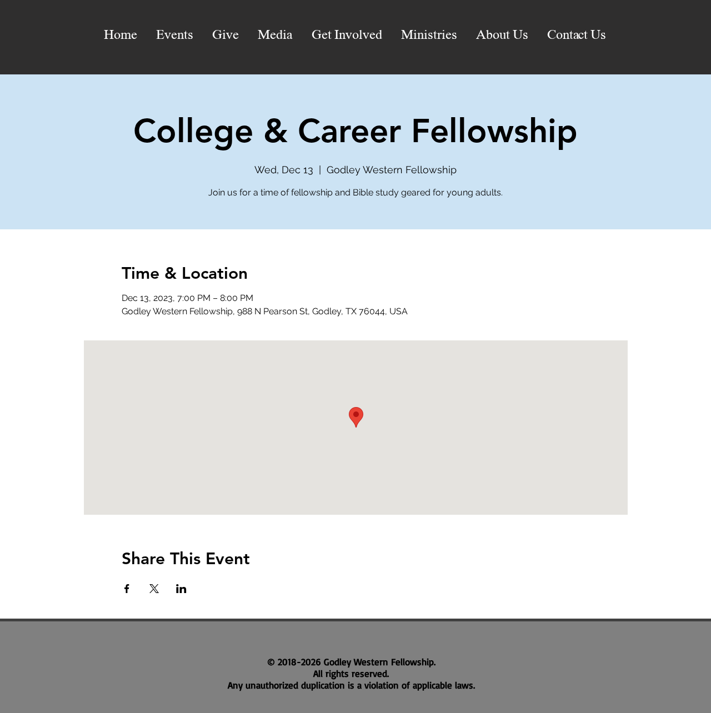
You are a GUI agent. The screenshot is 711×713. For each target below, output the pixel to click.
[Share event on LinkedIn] (181, 588)
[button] (275, 35)
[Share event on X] (154, 588)
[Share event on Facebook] (127, 588)
